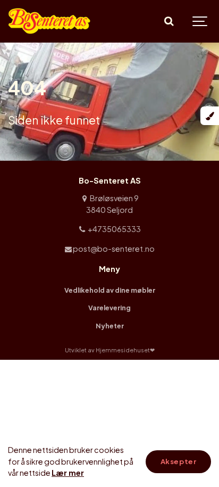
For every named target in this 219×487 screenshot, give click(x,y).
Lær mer (68, 472)
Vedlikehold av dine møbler (109, 290)
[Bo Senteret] (50, 21)
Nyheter (110, 325)
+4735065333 (113, 229)
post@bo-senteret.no (113, 248)
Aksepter (178, 461)
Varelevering (109, 307)
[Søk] (168, 21)
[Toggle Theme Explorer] (209, 115)
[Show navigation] (200, 21)
